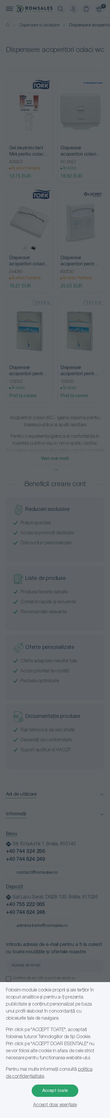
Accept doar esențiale (55, 1105)
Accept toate (55, 1091)
